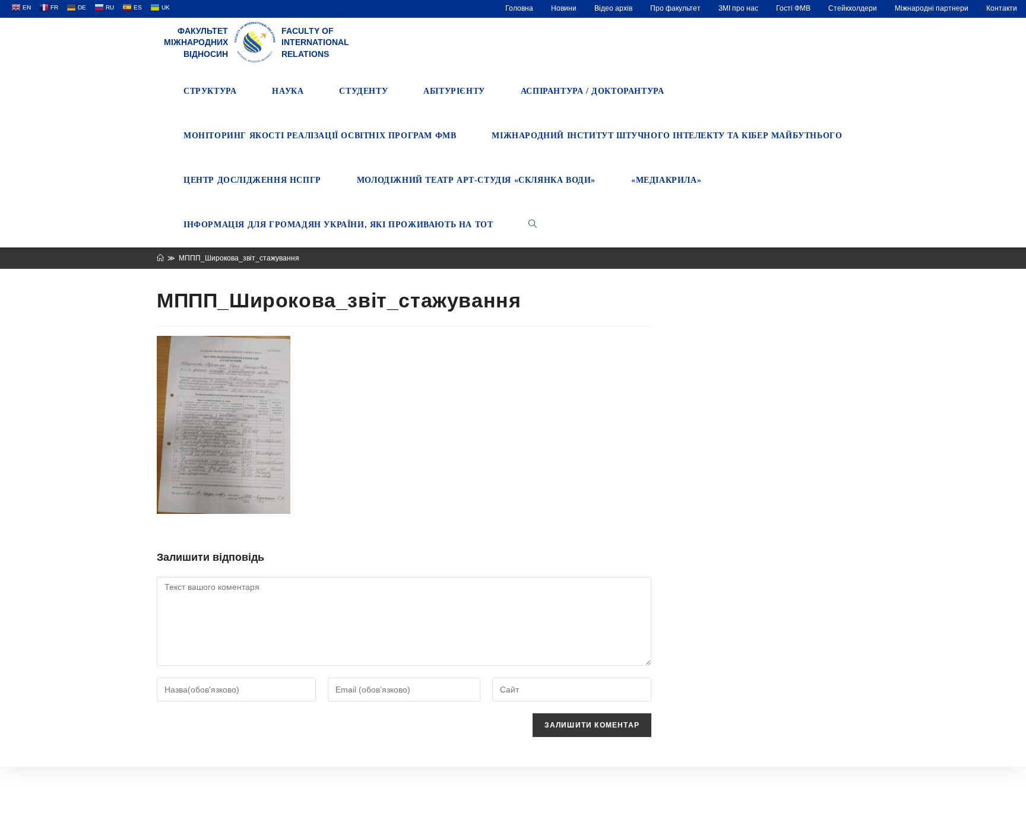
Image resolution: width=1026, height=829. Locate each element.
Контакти (1001, 8)
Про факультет (675, 8)
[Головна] (160, 258)
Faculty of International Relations (315, 42)
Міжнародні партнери (931, 8)
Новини (564, 8)
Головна (519, 8)
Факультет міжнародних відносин (196, 42)
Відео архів (613, 8)
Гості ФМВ (793, 8)
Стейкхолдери (852, 8)
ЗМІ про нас (738, 8)
